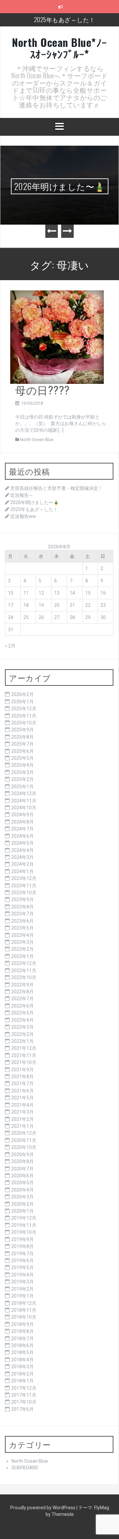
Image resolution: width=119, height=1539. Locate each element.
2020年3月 (22, 1196)
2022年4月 (22, 1020)
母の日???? (42, 389)
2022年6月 (22, 1005)
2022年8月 (22, 991)
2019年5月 (22, 1267)
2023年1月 (22, 956)
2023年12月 (23, 878)
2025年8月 (22, 737)
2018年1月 (22, 1380)
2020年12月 (23, 1133)
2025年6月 (22, 751)
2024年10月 (23, 807)
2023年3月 (22, 942)
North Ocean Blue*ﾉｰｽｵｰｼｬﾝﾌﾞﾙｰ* (59, 47)
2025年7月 (22, 744)
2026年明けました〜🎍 (59, 186)
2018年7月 (22, 1338)
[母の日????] (57, 336)
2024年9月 (22, 814)
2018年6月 (22, 1345)
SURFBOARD (25, 1467)
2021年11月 (23, 1055)
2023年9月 (22, 899)
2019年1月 (22, 1296)
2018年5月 (22, 1352)
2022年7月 (22, 998)
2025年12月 (23, 708)
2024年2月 (22, 864)
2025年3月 (22, 772)
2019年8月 (22, 1246)
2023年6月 (22, 921)
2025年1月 (22, 786)
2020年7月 (22, 1168)
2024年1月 (22, 871)
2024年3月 (22, 857)
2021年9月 (22, 1069)
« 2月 (10, 645)
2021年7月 (22, 1083)
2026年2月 (22, 694)
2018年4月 (22, 1359)
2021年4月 (22, 1105)
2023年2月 (22, 949)
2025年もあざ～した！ (64, 19)
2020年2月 (22, 1204)
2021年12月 (23, 1048)
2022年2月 (22, 1034)
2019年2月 (22, 1289)
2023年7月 (22, 913)
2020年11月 (23, 1140)
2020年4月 (22, 1189)
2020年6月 (22, 1175)
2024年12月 (23, 793)
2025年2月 (22, 779)
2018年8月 (22, 1331)
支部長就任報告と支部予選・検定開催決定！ (56, 488)
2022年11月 (23, 970)
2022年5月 (22, 1012)
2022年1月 (22, 1041)
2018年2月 (22, 1373)
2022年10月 (23, 977)
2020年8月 (22, 1161)
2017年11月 (23, 1395)
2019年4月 (22, 1274)
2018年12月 (23, 1303)
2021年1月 (22, 1126)
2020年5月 (22, 1182)
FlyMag (101, 1507)
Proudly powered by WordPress (43, 1507)
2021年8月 (22, 1076)
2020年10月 (23, 1147)
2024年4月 (22, 850)
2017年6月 (22, 1409)
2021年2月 (22, 1119)
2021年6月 (22, 1090)
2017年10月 (23, 1402)
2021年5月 (22, 1097)
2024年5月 (22, 843)
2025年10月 (23, 722)
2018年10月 (23, 1317)
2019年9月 (22, 1239)
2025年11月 (23, 715)
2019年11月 (23, 1225)
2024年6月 (22, 836)
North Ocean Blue (36, 439)
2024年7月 (22, 828)
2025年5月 (22, 758)
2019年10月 (23, 1232)
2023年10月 (23, 892)
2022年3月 (22, 1027)
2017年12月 (23, 1388)
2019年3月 (22, 1281)
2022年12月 (23, 963)
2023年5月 (22, 928)
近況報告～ (21, 495)
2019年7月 (22, 1253)
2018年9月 (22, 1324)
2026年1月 (22, 701)
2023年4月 (22, 935)
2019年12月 (23, 1218)
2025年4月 (22, 765)
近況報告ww (23, 516)
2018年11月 (23, 1310)
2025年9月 (22, 729)
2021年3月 (22, 1112)
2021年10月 (23, 1062)
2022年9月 (22, 984)
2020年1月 (22, 1211)
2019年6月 (22, 1260)
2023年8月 (22, 906)
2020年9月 (22, 1154)
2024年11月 (23, 800)
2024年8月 (22, 821)
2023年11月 (23, 885)
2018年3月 (22, 1366)
